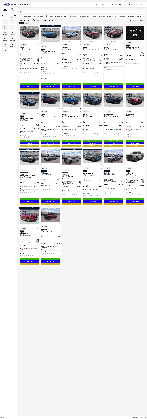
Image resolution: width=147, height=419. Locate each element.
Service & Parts (118, 4)
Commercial (102, 4)
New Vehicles (95, 4)
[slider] (2, 15)
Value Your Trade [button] (29, 86)
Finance (125, 4)
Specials (130, 4)
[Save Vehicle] (38, 44)
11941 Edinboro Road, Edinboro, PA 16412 (137, 1)
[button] (141, 4)
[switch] (5, 9)
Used (12, 8)
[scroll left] (21, 16)
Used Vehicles (110, 4)
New (5, 8)
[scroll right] (143, 16)
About (135, 4)
